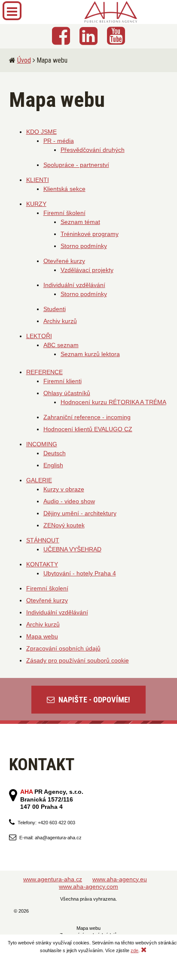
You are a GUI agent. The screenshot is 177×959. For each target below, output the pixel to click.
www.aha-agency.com (88, 886)
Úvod (24, 60)
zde (134, 950)
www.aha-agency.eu (119, 879)
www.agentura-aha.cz (52, 879)
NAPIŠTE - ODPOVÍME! (93, 699)
